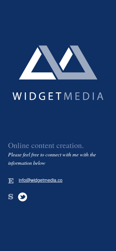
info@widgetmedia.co (41, 180)
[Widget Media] (58, 118)
